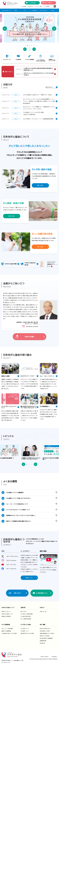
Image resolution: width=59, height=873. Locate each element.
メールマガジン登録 (38, 6)
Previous (5, 28)
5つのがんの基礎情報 (29, 59)
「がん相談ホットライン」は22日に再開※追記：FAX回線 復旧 (33, 113)
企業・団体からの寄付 (45, 631)
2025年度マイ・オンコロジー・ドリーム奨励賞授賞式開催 (38, 118)
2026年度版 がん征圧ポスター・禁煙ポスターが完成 (37, 94)
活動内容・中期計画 (6, 616)
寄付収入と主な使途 (44, 635)
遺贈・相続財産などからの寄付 (47, 633)
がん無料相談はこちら (42, 593)
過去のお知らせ (49, 87)
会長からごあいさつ (6, 611)
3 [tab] (27, 45)
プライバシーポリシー (44, 656)
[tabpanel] (29, 28)
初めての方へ (24, 611)
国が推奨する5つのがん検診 (27, 633)
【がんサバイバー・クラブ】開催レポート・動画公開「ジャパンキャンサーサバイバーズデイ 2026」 (39, 107)
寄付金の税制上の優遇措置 (46, 638)
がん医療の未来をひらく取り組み (9, 633)
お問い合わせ (30, 6)
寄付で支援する (48, 2)
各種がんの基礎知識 (6, 631)
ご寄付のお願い (29, 336)
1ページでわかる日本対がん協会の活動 (40, 60)
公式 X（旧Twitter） (12, 556)
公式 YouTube (11, 564)
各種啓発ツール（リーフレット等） (52, 60)
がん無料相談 (32, 2)
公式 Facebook (11, 568)
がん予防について (25, 628)
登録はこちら (29, 577)
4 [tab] (29, 45)
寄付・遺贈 (52, 10)
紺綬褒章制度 (43, 640)
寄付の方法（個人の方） (45, 628)
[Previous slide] (23, 464)
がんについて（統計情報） (7, 628)
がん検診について (25, 631)
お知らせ (25, 10)
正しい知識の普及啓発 (26, 618)
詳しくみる (40, 185)
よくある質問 (23, 6)
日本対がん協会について (7, 10)
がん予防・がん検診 (43, 10)
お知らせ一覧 (43, 611)
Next (54, 28)
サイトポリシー (54, 656)
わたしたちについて (7, 59)
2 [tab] (25, 45)
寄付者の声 (42, 643)
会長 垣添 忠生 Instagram (32, 326)
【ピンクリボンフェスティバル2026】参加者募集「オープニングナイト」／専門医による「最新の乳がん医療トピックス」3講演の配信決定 (39, 101)
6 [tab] (33, 45)
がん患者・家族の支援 (26, 616)
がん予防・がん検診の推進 (27, 613)
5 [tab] (31, 45)
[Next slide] (35, 464)
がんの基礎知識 (34, 10)
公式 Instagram (11, 560)
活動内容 (15, 10)
